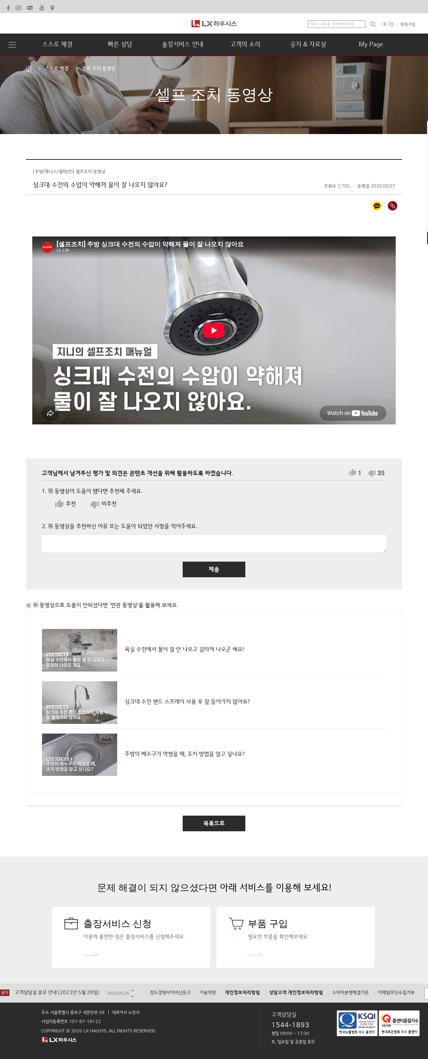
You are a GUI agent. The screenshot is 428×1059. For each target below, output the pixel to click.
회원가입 (407, 24)
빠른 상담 (120, 44)
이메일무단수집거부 (396, 992)
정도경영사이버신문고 (170, 992)
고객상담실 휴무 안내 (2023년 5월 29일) (57, 992)
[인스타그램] (18, 7)
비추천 (108, 504)
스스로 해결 (57, 44)
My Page (371, 44)
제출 (214, 569)
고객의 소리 (245, 44)
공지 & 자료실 (308, 44)
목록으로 (214, 823)
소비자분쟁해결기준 (350, 992)
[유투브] (42, 7)
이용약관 (208, 992)
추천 (70, 504)
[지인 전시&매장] (53, 7)
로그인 (388, 24)
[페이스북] (8, 7)
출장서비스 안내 (182, 44)
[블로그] (30, 7)
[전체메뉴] (12, 46)
